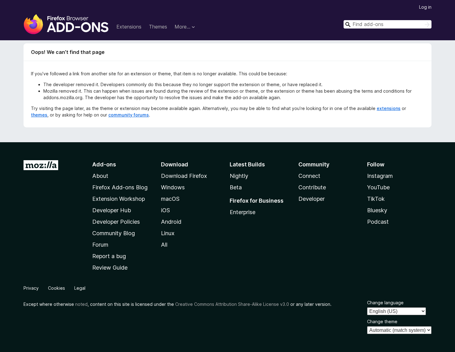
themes (39, 114)
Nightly (239, 176)
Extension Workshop (118, 199)
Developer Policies (116, 221)
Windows (173, 187)
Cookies (56, 288)
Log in (425, 7)
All (164, 244)
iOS (165, 210)
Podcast (378, 221)
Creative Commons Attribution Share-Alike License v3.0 (232, 304)
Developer (311, 199)
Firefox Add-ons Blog (120, 187)
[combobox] (387, 24)
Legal (79, 288)
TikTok (376, 199)
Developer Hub (111, 210)
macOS (170, 199)
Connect (309, 176)
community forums (128, 114)
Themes (158, 27)
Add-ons (104, 164)
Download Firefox (184, 176)
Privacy (31, 288)
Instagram (380, 176)
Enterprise (242, 212)
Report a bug (109, 256)
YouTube (378, 187)
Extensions (128, 27)
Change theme (382, 321)
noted (81, 304)
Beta (236, 187)
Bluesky (377, 210)
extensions (389, 108)
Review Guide (110, 267)
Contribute (312, 187)
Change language (385, 302)
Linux (168, 233)
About (100, 176)
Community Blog (113, 233)
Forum (100, 244)
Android (171, 221)
